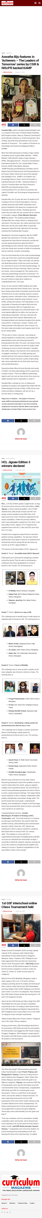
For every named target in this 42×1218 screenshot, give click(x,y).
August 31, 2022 (20, 72)
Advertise (12, 1203)
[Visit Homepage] (7, 3)
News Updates (11, 458)
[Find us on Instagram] (9, 1212)
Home (3, 53)
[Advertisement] (21, 28)
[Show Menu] (35, 3)
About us (4, 1203)
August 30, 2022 (20, 470)
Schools (9, 899)
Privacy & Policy (22, 1203)
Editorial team (7, 72)
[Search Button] (39, 3)
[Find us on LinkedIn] (7, 1212)
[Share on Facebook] (13, 125)
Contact (32, 1203)
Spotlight (9, 53)
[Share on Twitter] (24, 125)
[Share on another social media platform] (35, 125)
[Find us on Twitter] (4, 1212)
